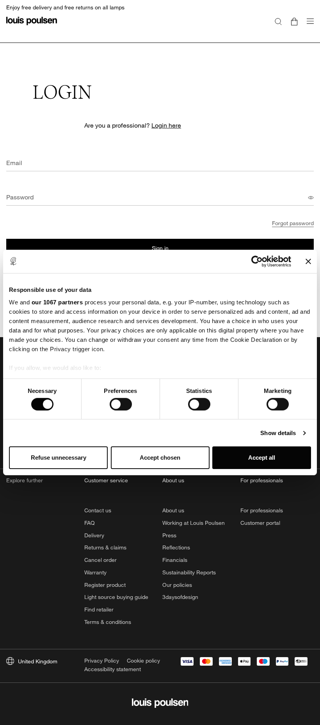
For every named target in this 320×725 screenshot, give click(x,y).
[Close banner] (308, 261)
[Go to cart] (294, 21)
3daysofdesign (180, 597)
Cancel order (100, 559)
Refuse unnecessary (58, 457)
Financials (174, 559)
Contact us (97, 510)
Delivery (94, 535)
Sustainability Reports (189, 572)
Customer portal (260, 522)
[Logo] (31, 25)
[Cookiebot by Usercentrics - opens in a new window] (257, 261)
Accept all (261, 457)
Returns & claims (105, 547)
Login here (166, 125)
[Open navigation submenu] (308, 25)
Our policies (177, 584)
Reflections (176, 547)
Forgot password (293, 223)
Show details (278, 433)
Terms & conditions (107, 621)
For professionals (261, 510)
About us (173, 510)
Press (169, 535)
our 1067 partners (57, 302)
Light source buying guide (116, 597)
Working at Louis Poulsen (193, 522)
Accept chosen (160, 457)
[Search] (278, 21)
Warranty (95, 572)
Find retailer (99, 609)
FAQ (89, 522)
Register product (105, 584)
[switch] (121, 404)
